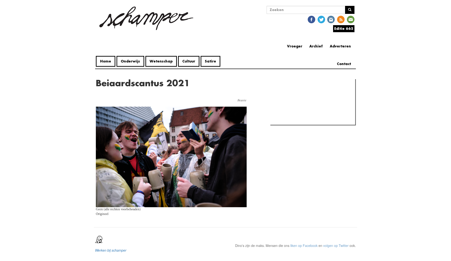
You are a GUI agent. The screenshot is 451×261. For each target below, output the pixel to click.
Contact (344, 64)
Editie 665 (343, 28)
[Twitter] (321, 19)
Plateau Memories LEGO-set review (306, 119)
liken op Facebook (304, 245)
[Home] (146, 18)
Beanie (241, 100)
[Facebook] (311, 19)
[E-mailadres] (350, 19)
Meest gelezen (286, 93)
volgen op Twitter (336, 245)
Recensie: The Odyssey (297, 103)
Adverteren (340, 46)
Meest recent (312, 93)
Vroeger (294, 46)
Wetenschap (161, 61)
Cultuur (188, 61)
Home (105, 61)
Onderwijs (130, 61)
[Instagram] (331, 19)
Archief (316, 46)
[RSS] (341, 19)
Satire (210, 61)
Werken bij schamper (110, 250)
